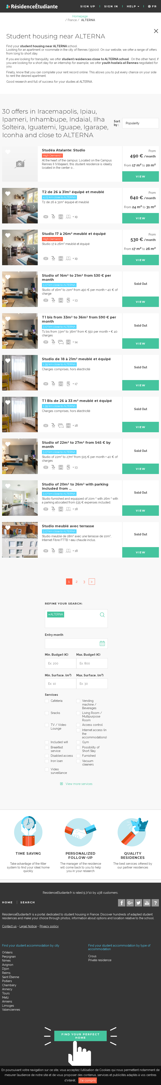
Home (7, 902)
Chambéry (9, 985)
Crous (92, 956)
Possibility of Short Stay (90, 749)
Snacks (55, 713)
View (140, 176)
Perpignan (9, 956)
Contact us (9, 926)
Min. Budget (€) (56, 654)
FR (154, 6)
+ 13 (75, 300)
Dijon (5, 968)
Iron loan (57, 761)
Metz (5, 997)
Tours (6, 993)
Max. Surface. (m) (89, 675)
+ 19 (75, 216)
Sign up (87, 6)
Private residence (99, 960)
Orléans (7, 952)
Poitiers (7, 981)
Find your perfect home (80, 1036)
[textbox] (67, 622)
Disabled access (62, 755)
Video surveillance (59, 771)
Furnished (89, 755)
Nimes (6, 960)
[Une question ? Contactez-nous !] (155, 902)
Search (27, 902)
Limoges (8, 1005)
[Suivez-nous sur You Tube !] (147, 902)
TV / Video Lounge (58, 726)
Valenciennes (11, 1009)
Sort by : (117, 123)
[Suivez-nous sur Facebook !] (121, 902)
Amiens (7, 1001)
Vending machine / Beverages (89, 704)
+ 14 (75, 342)
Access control (92, 724)
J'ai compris (87, 1080)
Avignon (7, 964)
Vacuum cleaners (88, 762)
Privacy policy (49, 926)
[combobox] (76, 618)
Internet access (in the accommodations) (93, 733)
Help (132, 6)
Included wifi (59, 742)
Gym (85, 742)
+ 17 (75, 383)
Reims (6, 973)
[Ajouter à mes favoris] (8, 152)
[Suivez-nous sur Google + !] (130, 902)
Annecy (7, 989)
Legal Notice (28, 926)
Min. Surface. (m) (58, 675)
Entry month (54, 634)
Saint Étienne (10, 977)
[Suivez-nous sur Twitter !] (138, 902)
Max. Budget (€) (88, 654)
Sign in (111, 6)
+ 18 (75, 425)
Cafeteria (56, 700)
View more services (78, 784)
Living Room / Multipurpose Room (92, 716)
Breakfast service (57, 749)
